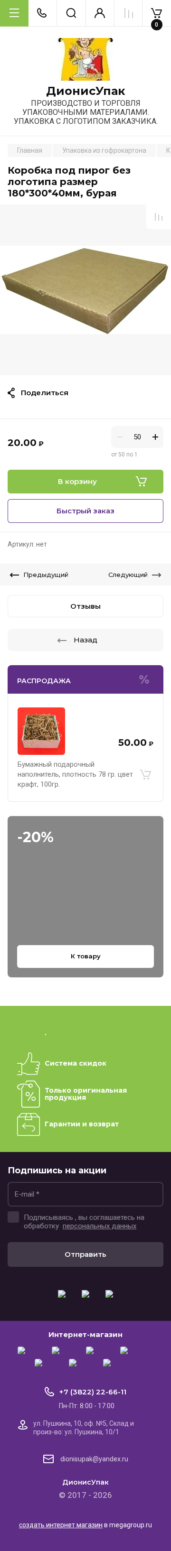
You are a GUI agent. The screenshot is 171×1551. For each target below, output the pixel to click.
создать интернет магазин (61, 1525)
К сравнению (158, 216)
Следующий (128, 574)
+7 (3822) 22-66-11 (92, 1391)
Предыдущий (45, 574)
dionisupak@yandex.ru (94, 1459)
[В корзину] (145, 774)
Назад (85, 639)
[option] (85, 289)
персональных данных (99, 1226)
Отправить (85, 1254)
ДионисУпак (85, 91)
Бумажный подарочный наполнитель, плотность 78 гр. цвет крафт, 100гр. (75, 774)
